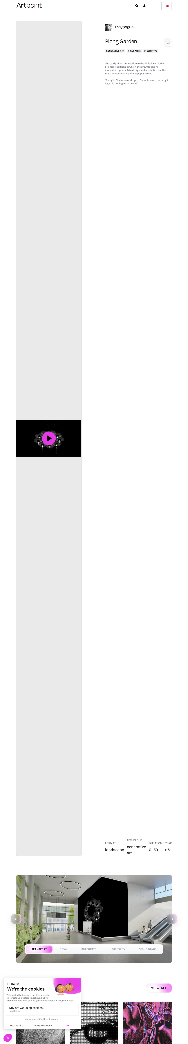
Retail (64, 949)
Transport (39, 949)
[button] (144, 6)
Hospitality (117, 949)
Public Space (147, 949)
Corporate (88, 949)
